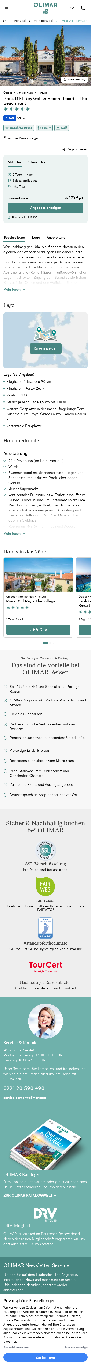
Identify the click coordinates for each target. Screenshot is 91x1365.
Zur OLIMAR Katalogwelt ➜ (29, 1195)
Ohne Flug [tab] (37, 162)
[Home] (45, 8)
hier (13, 1341)
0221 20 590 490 (23, 1088)
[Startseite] (4, 21)
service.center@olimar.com (24, 1098)
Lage (36, 237)
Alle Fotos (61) (76, 79)
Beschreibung (14, 237)
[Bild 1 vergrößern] (45, 55)
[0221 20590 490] (83, 8)
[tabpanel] (45, 190)
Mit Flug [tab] (15, 162)
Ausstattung (56, 237)
